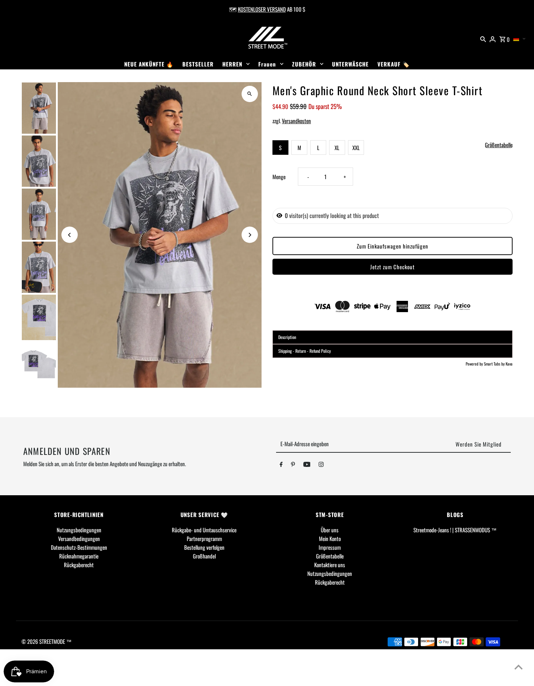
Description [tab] (287, 337)
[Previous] (69, 235)
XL (337, 148)
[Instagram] (321, 465)
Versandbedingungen (79, 538)
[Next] (250, 235)
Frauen (267, 64)
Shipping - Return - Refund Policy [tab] (304, 351)
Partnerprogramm (204, 538)
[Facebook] (281, 465)
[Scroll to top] (518, 667)
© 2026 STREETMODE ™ (46, 641)
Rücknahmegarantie (78, 556)
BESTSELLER (198, 64)
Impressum (330, 547)
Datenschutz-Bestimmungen (79, 547)
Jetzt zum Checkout (392, 267)
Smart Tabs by (495, 364)
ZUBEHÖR (304, 64)
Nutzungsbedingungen (79, 530)
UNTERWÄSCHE (350, 64)
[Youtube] (307, 465)
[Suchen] (483, 38)
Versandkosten (296, 121)
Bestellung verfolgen (204, 547)
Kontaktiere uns (329, 565)
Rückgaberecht (79, 565)
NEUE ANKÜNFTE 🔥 (149, 64)
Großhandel (204, 556)
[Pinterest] (293, 465)
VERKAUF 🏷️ (393, 64)
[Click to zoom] (250, 94)
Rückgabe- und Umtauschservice (204, 530)
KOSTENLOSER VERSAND (262, 9)
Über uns (330, 530)
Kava (509, 364)
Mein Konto (330, 538)
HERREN (232, 64)
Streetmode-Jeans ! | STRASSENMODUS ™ (455, 530)
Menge (279, 177)
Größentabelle (499, 145)
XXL (356, 148)
